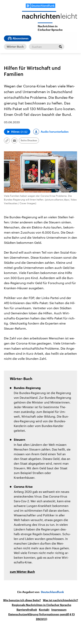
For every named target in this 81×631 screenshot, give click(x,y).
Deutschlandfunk (52, 592)
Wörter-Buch (15, 46)
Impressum (58, 609)
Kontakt (44, 609)
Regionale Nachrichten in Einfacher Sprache (41, 605)
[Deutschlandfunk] (40, 6)
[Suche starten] (60, 47)
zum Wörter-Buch (22, 571)
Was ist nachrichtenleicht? (60, 600)
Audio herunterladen (55, 131)
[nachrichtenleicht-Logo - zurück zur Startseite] (49, 17)
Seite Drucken (29, 140)
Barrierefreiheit (27, 609)
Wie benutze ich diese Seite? (22, 600)
